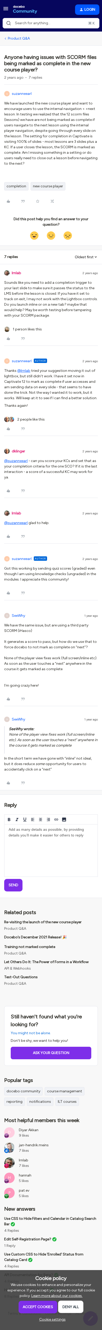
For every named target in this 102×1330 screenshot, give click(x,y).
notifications (40, 1101)
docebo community (23, 1091)
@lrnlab (23, 370)
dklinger (18, 451)
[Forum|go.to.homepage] (25, 9)
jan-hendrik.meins (34, 1145)
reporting (14, 1101)
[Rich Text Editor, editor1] (51, 850)
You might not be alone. (31, 1033)
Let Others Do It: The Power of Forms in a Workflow (46, 962)
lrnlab (16, 273)
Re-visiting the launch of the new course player (43, 922)
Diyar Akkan (28, 1130)
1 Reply (9, 1245)
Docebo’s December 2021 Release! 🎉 (35, 937)
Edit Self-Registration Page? (27, 1239)
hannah (25, 1175)
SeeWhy (18, 615)
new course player (48, 186)
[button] (6, 10)
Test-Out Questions (21, 977)
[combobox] (51, 23)
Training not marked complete (29, 947)
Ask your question (51, 1053)
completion (16, 186)
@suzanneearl (16, 461)
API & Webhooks (17, 968)
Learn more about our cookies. (57, 1296)
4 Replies (11, 1230)
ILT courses (67, 1101)
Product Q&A (19, 38)
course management (64, 1091)
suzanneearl (22, 93)
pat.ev (24, 1190)
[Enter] (9, 23)
